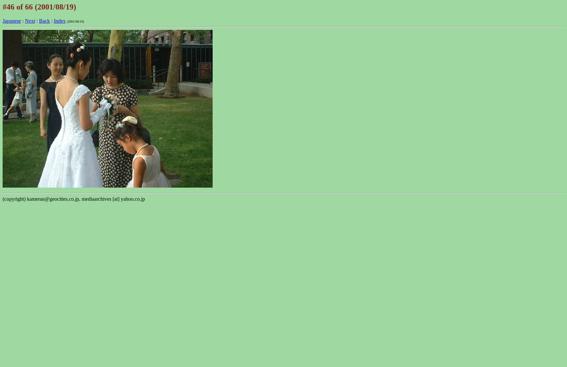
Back (44, 21)
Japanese (12, 21)
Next (30, 21)
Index (60, 21)
